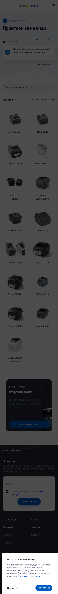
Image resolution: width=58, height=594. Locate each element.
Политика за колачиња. (29, 576)
